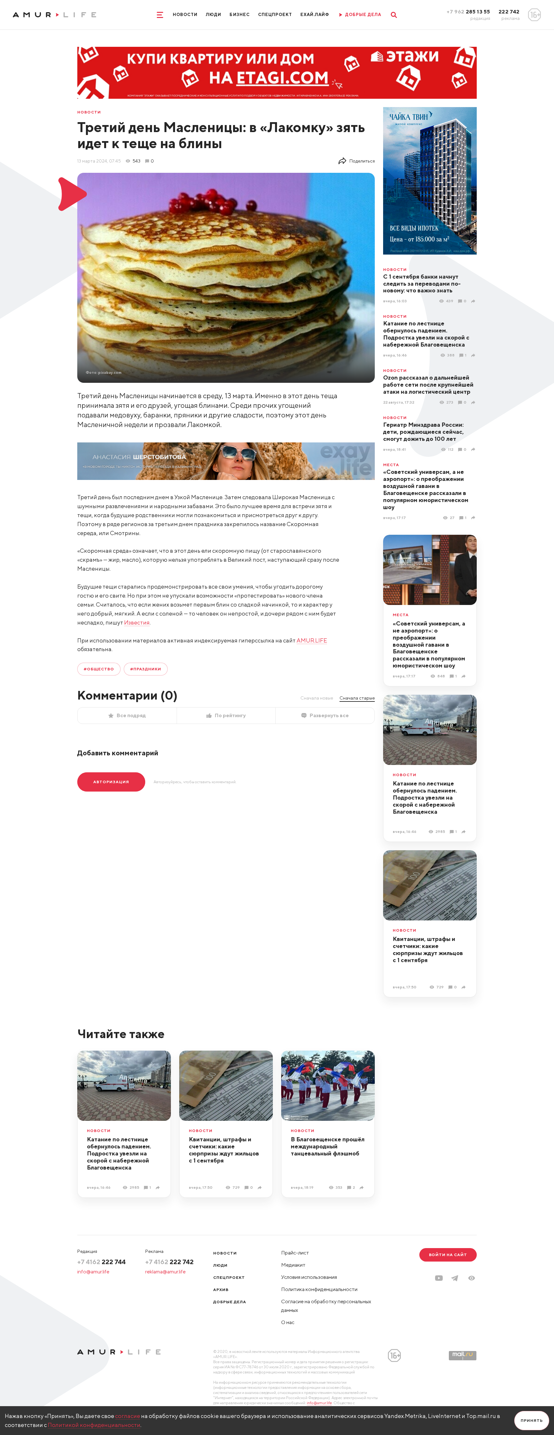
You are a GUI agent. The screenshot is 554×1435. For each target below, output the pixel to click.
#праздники (146, 669)
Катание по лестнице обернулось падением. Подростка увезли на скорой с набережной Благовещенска (426, 334)
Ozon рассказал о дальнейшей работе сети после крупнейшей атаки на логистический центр (428, 384)
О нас (287, 1322)
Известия (137, 622)
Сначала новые (316, 698)
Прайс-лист (295, 1253)
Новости (185, 14)
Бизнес (239, 14)
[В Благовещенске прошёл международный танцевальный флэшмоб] (362, 1187)
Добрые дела (229, 1301)
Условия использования (309, 1277)
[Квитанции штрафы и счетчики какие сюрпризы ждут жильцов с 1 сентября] (464, 987)
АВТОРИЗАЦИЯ (111, 781)
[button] (471, 1278)
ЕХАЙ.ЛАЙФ (314, 14)
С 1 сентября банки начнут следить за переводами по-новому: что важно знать (422, 283)
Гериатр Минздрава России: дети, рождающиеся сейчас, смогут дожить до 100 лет (423, 431)
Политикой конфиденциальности (94, 1425)
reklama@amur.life (165, 1272)
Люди (213, 14)
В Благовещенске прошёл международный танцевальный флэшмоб (328, 1146)
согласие (127, 1416)
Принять (532, 1420)
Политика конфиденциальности (319, 1289)
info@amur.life (93, 1272)
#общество (99, 669)
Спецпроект (275, 14)
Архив (221, 1289)
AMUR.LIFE (312, 640)
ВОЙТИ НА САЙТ (448, 1254)
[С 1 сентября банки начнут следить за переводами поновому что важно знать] (474, 301)
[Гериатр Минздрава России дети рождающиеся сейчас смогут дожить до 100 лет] (474, 449)
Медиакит (293, 1265)
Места (391, 465)
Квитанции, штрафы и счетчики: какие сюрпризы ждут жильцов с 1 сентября (428, 949)
